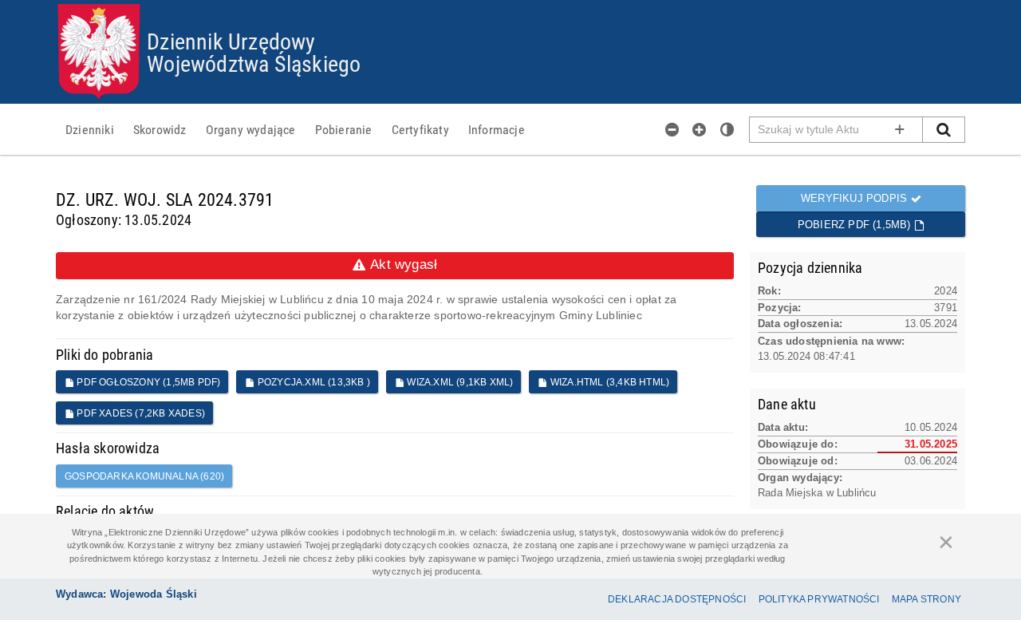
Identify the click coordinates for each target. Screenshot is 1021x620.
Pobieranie (344, 129)
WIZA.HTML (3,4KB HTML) (609, 382)
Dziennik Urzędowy (231, 41)
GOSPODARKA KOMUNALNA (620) (144, 476)
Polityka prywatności (819, 599)
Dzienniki (89, 129)
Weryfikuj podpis (855, 198)
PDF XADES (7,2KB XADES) (139, 413)
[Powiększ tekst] (699, 129)
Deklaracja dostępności (677, 599)
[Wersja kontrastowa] (727, 129)
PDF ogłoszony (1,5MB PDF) (147, 382)
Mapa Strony (926, 599)
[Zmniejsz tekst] (672, 129)
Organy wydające (251, 129)
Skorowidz (160, 129)
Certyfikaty (420, 129)
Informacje (496, 129)
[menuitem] (90, 129)
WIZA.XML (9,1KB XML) (458, 382)
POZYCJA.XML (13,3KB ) (312, 382)
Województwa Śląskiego (254, 63)
